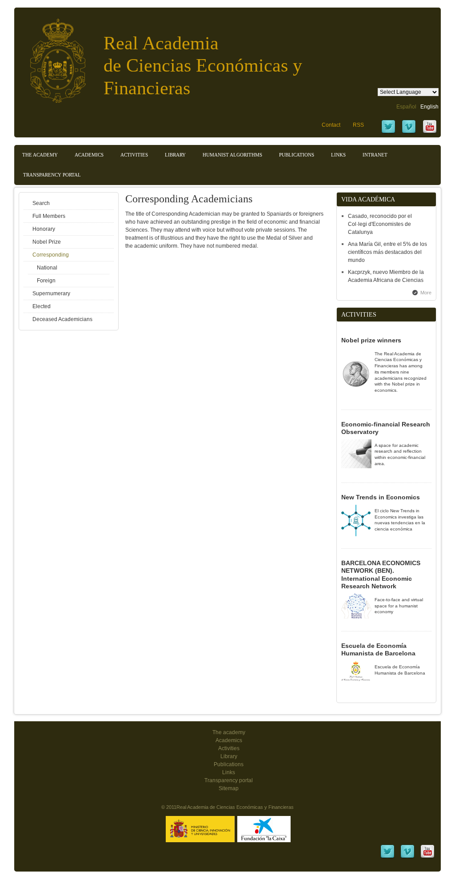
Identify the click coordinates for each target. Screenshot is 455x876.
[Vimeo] (409, 132)
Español (406, 107)
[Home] (51, 56)
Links (338, 154)
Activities (134, 154)
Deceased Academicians (62, 319)
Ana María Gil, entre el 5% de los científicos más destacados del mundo (387, 252)
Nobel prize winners (371, 340)
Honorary (43, 229)
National (47, 268)
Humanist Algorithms (232, 154)
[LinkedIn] (387, 857)
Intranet (375, 154)
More (425, 292)
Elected (41, 306)
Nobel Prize (46, 242)
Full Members (48, 216)
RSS (358, 125)
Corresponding (50, 255)
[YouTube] (430, 132)
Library (175, 154)
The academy (228, 732)
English (429, 107)
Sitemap (229, 788)
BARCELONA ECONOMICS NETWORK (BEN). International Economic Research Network (380, 574)
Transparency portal (52, 174)
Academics (89, 154)
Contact (331, 125)
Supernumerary (51, 293)
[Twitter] (388, 132)
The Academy (40, 154)
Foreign (46, 280)
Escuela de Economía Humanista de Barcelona (378, 649)
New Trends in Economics (380, 497)
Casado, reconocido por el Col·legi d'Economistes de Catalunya (380, 224)
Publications (296, 154)
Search (41, 203)
